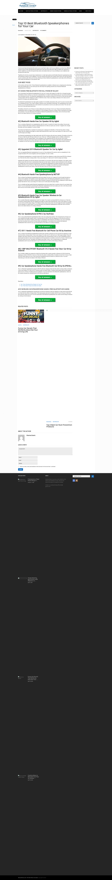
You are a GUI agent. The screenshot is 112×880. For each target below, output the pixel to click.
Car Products (44, 11)
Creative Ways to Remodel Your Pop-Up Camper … (33, 777)
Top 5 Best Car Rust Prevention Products (59, 426)
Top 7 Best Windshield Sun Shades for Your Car (31, 284)
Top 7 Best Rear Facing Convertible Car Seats (31, 285)
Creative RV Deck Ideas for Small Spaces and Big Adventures (84, 78)
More (80, 11)
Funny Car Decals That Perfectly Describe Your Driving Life (28, 330)
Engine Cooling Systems (55, 11)
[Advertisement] (84, 37)
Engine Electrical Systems (70, 11)
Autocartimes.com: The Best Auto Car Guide (28, 877)
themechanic (20, 30)
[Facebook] (74, 480)
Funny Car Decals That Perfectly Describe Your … (33, 678)
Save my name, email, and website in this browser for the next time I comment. (38, 466)
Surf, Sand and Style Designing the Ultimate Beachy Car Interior (84, 81)
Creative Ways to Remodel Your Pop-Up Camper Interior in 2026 (84, 75)
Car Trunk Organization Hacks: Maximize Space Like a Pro (83, 84)
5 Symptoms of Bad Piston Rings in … (33, 479)
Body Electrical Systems (32, 11)
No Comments (43, 30)
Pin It (13, 25)
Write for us (88, 11)
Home (21, 11)
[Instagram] (77, 480)
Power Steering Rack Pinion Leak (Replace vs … (33, 579)
